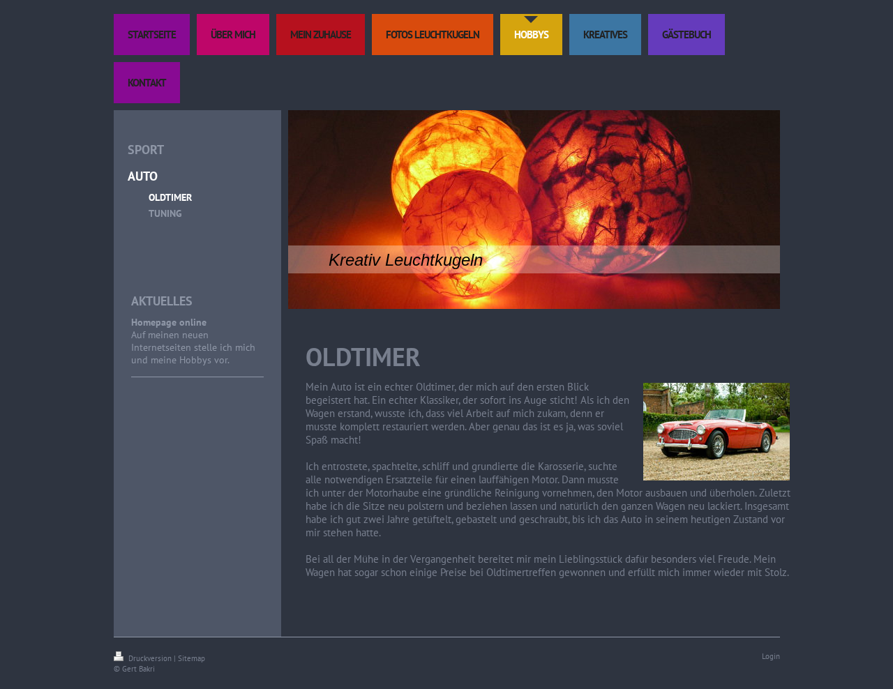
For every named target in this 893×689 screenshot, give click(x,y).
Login (771, 656)
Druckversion (150, 658)
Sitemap (191, 658)
